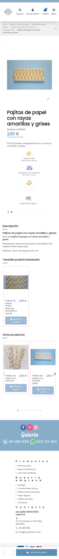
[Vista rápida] (16, 297)
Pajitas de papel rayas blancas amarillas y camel (11, 307)
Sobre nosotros (25, 499)
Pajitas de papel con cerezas (10, 378)
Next (54, 374)
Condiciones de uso (28, 488)
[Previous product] (55, 29)
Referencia (12, 129)
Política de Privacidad (29, 492)
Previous (4, 374)
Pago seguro (24, 495)
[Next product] (56, 29)
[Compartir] (8, 212)
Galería (29, 434)
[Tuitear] (11, 212)
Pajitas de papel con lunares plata (37, 379)
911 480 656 (24, 528)
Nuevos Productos (27, 469)
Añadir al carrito (38, 552)
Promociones (24, 466)
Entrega (21, 485)
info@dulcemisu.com (30, 532)
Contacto (22, 502)
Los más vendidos (27, 473)
